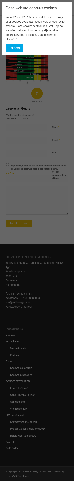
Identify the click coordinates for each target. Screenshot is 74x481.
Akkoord (14, 48)
